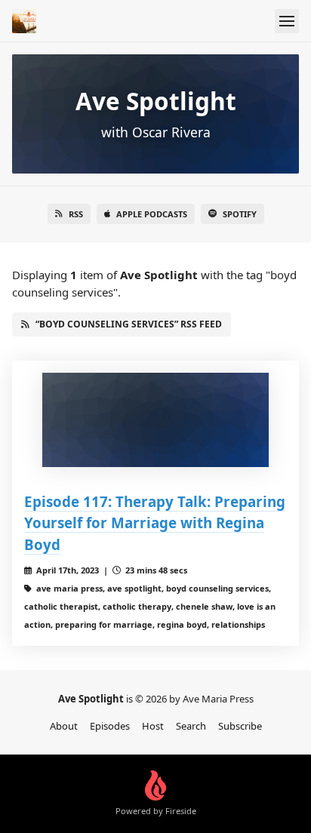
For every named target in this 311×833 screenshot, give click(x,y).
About (64, 726)
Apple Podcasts (151, 214)
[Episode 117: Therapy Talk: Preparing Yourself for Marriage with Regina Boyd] (155, 420)
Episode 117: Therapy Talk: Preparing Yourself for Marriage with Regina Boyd (154, 522)
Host (153, 726)
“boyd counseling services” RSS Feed (128, 324)
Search (191, 726)
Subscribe (240, 726)
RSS (76, 214)
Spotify (240, 214)
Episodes (110, 726)
